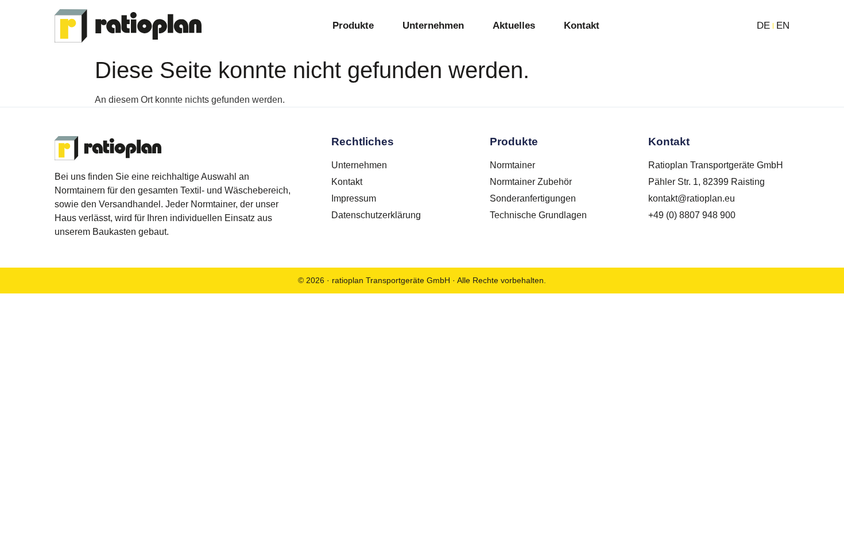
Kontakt (581, 25)
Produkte (353, 25)
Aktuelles (514, 25)
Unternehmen (433, 25)
